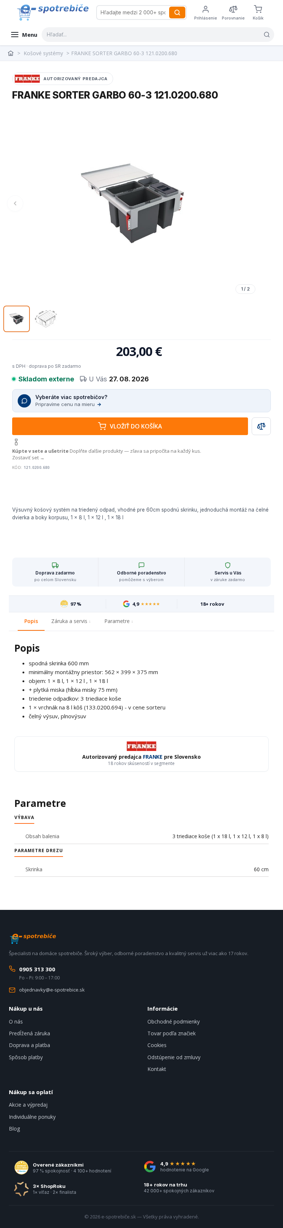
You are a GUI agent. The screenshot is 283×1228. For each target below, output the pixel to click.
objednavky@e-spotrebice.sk (52, 989)
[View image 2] (46, 319)
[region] (132, 203)
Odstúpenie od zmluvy (173, 1057)
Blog (14, 1128)
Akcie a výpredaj (28, 1104)
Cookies (157, 1045)
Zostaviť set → (28, 457)
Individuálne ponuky (32, 1116)
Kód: (17, 467)
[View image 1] (16, 319)
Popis (31, 620)
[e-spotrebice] (52, 12)
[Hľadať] (177, 12)
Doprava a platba (29, 1045)
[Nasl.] (249, 203)
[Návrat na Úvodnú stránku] (11, 53)
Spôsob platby (26, 1057)
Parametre (117, 620)
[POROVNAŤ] (261, 426)
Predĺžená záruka (29, 1033)
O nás (16, 1021)
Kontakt (156, 1068)
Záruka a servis (69, 620)
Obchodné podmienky (173, 1021)
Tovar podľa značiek (171, 1033)
